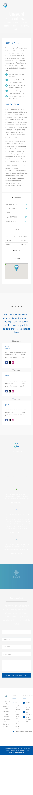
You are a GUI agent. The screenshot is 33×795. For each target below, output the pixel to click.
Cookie (10, 752)
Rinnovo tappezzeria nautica (28, 719)
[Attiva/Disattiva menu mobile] (30, 3)
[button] (16, 268)
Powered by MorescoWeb (18, 752)
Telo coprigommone (28, 713)
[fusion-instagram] (13, 362)
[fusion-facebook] (6, 362)
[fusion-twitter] (10, 362)
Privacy (27, 750)
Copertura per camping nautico (28, 706)
